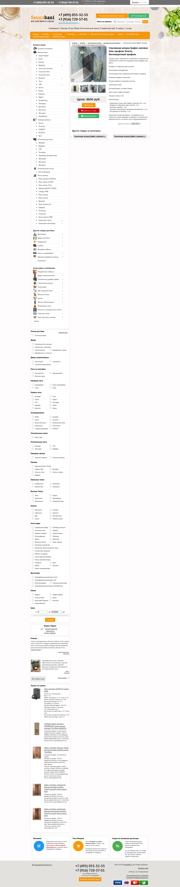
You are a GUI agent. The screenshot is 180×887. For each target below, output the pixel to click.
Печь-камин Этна (45, 185)
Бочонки (55, 565)
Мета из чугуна (58, 472)
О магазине (57, 34)
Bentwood (38, 510)
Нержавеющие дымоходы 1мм (45, 580)
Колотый (56, 601)
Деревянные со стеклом (43, 353)
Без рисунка (39, 362)
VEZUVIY (42, 133)
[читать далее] (36, 650)
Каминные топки (45, 220)
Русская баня (39, 373)
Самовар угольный (59, 527)
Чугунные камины (41, 458)
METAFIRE (56, 484)
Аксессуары (42, 287)
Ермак (41, 91)
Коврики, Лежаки (40, 533)
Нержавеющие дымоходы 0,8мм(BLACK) (49, 586)
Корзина (135, 2)
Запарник (38, 563)
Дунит (55, 598)
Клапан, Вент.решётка (42, 551)
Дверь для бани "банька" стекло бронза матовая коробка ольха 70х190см (56, 750)
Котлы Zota (38, 437)
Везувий (42, 78)
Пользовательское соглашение (137, 875)
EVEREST (42, 129)
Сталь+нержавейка (59, 385)
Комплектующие (40, 583)
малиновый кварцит (41, 601)
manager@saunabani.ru (69, 23)
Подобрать (50, 620)
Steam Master (44, 56)
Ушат (54, 563)
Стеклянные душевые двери (48, 279)
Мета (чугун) (43, 198)
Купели (40, 245)
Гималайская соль (44, 306)
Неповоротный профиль (111, 43)
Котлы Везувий (44, 172)
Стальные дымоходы (60, 583)
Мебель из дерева (41, 554)
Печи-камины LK (45, 204)
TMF (40, 84)
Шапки (37, 539)
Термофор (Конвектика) (48, 155)
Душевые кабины (44, 249)
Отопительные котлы (46, 168)
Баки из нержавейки (45, 253)
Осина (37, 519)
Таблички (56, 536)
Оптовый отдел (133, 34)
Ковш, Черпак (57, 542)
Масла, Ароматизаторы (42, 560)
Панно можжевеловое (42, 568)
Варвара (42, 65)
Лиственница (57, 516)
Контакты (71, 34)
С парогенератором (41, 429)
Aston (41, 59)
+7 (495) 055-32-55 (43, 2)
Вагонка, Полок (43, 294)
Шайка (37, 565)
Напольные (39, 426)
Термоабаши (57, 498)
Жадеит (37, 595)
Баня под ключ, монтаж (46, 317)
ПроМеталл (43, 116)
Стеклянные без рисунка (43, 344)
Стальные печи (44, 71)
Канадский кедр (58, 501)
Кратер (41, 62)
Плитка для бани (40, 335)
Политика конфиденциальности (137, 878)
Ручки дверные (40, 536)
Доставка (83, 34)
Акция (36, 321)
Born (40, 136)
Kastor (55, 405)
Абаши (55, 495)
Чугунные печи (44, 75)
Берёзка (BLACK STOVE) (47, 188)
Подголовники (58, 533)
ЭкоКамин (56, 487)
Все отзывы (62, 678)
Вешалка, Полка (40, 542)
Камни (40, 298)
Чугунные (42, 211)
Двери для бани (44, 238)
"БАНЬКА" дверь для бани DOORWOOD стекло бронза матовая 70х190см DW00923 (55, 726)
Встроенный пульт (59, 423)
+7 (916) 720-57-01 (68, 2)
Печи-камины (43, 175)
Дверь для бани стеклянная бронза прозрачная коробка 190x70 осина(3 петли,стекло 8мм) (55, 812)
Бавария (42, 207)
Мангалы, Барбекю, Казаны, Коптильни (48, 259)
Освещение (42, 242)
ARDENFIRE (39, 487)
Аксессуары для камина (43, 557)
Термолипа (38, 498)
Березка (42, 94)
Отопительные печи (45, 139)
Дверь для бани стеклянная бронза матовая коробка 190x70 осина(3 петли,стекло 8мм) (55, 788)
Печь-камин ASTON (46, 182)
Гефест (41, 97)
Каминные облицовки (47, 223)
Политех (42, 126)
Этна (40, 81)
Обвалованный (40, 603)
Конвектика (43, 100)
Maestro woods (58, 519)
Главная (36, 34)
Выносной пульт (40, 423)
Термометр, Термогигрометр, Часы (46, 548)
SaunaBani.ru (128, 865)
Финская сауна (40, 376)
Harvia (41, 87)
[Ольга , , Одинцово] (36, 671)
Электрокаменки (44, 120)
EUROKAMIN (39, 484)
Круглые (56, 513)
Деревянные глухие (59, 350)
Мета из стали (39, 472)
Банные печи (43, 52)
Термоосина (39, 501)
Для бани (42, 107)
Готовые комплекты (45, 48)
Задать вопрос (89, 116)
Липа (36, 495)
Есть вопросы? (139, 15)
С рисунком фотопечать (43, 365)
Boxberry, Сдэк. (59, 36)
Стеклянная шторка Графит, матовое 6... (90, 136)
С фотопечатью (40, 350)
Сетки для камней (45, 68)
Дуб (36, 516)
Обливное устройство (42, 545)
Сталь (54, 388)
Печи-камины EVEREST (47, 179)
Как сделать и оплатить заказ (102, 34)
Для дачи (42, 113)
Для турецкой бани (45, 291)
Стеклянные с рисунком (43, 347)
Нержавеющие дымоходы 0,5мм (46, 577)
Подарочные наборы (46, 272)
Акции (120, 34)
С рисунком (56, 362)
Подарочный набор (41, 527)
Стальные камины (59, 458)
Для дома (42, 110)
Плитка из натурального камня (49, 310)
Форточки (56, 539)
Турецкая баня (57, 373)
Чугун (37, 388)
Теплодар (42, 103)
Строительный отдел (41, 36)
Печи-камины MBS (46, 217)
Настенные (56, 426)
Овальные (38, 513)
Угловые (55, 510)
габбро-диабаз (58, 595)
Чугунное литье (44, 313)
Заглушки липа (40, 530)
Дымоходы (42, 234)
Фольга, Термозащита (46, 302)
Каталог (46, 34)
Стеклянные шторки (45, 283)
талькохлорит (39, 598)
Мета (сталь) (43, 195)
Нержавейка (39, 385)
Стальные (42, 214)
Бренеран (42, 159)
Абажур (55, 530)
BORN (37, 417)
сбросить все (63, 333)
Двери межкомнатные (46, 275)
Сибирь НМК (43, 191)
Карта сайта (144, 868)
